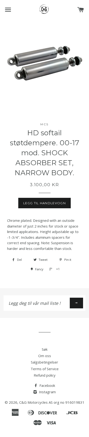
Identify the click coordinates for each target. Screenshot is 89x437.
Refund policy (45, 375)
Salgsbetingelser (44, 362)
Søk (44, 349)
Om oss (44, 355)
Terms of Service (45, 368)
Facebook (46, 385)
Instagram (47, 391)
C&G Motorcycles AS (36, 402)
